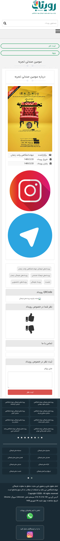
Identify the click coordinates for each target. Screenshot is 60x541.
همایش (44, 458)
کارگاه (44, 464)
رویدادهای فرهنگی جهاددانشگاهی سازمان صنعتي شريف (43, 412)
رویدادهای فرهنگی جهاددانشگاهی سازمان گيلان (15, 412)
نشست (47, 282)
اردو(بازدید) (44, 471)
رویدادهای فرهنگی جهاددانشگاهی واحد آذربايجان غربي (15, 430)
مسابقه (15, 451)
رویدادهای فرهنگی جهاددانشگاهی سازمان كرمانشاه (15, 403)
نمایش (15, 464)
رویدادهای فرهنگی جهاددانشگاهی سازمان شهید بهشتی (43, 403)
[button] (41, 437)
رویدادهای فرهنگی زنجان (19, 275)
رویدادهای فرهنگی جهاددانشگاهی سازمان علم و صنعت (43, 421)
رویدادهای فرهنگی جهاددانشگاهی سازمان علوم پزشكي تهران (43, 430)
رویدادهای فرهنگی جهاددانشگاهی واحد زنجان (34, 269)
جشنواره (44, 451)
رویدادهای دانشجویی (19, 282)
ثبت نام (52, 46)
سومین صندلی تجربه (30, 62)
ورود (54, 53)
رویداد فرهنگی (36, 282)
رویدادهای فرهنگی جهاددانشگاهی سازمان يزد (15, 421)
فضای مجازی (15, 458)
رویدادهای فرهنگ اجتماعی (41, 275)
